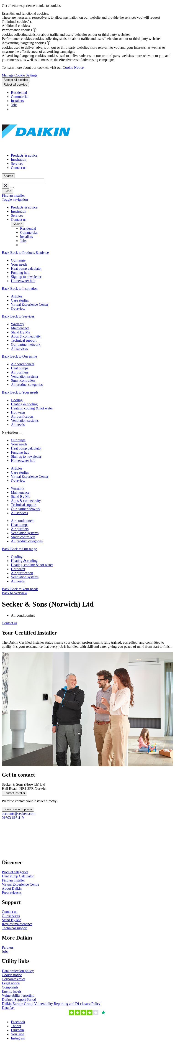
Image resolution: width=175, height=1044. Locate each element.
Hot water (18, 569)
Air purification (22, 573)
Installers (17, 101)
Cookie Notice (73, 67)
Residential (19, 92)
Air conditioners (22, 521)
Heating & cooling (24, 561)
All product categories (27, 541)
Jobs (14, 105)
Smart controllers (23, 537)
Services (17, 163)
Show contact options (18, 809)
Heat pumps (19, 525)
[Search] (12, 187)
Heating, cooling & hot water (32, 565)
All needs (18, 581)
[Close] (20, 433)
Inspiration (18, 159)
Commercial (19, 97)
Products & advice (24, 155)
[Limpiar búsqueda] (5, 186)
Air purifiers (19, 529)
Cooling (17, 557)
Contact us (18, 168)
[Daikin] (36, 148)
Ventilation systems (25, 533)
